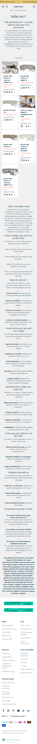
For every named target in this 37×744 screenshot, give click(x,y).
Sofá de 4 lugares (19, 593)
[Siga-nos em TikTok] (23, 710)
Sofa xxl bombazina (16, 580)
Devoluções (6, 653)
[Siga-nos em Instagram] (8, 710)
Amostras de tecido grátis (29, 1)
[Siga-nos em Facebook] (3, 710)
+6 (15, 92)
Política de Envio (7, 697)
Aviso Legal (6, 701)
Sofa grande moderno (18, 578)
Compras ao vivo (26, 629)
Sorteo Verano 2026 (8, 704)
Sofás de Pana (7, 639)
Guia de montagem (9, 660)
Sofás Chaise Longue (9, 629)
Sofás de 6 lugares (28, 591)
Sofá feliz (24, 662)
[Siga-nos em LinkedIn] (28, 710)
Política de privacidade (6, 693)
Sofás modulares (7, 625)
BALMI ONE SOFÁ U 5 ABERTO (25, 78)
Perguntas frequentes (24, 655)
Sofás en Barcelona (27, 669)
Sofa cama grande (18, 582)
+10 (15, 154)
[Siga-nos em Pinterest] (13, 710)
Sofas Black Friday (8, 671)
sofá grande (8, 558)
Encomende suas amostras (27, 633)
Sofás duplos (16, 576)
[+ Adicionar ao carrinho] (15, 71)
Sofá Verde (24, 659)
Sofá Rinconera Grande (20, 562)
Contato (23, 666)
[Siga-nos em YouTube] (18, 710)
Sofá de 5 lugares (13, 591)
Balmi (12, 10)
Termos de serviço (8, 683)
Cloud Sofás (6, 632)
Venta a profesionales (25, 642)
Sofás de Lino (6, 636)
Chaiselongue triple (17, 573)
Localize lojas (25, 638)
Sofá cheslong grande (11, 567)
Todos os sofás (25, 625)
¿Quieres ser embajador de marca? (7, 666)
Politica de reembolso (5, 687)
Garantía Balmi (7, 657)
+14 (32, 87)
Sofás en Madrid (26, 673)
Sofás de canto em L (26, 564)
